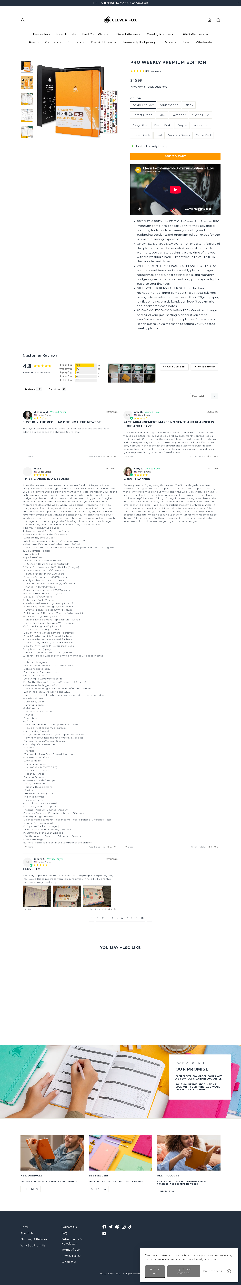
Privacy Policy (70, 1255)
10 (142, 918)
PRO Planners (194, 34)
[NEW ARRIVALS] (52, 1153)
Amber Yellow (143, 105)
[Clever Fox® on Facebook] (104, 1226)
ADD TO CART (175, 156)
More (169, 42)
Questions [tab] (54, 389)
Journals (75, 42)
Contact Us (69, 1227)
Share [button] (30, 456)
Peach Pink (162, 125)
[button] (109, 456)
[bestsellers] (120, 1153)
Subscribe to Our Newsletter (73, 1241)
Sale (186, 42)
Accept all (155, 1271)
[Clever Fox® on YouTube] (104, 1233)
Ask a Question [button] (176, 366)
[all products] (189, 1153)
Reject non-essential (183, 1271)
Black (189, 105)
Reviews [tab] (30, 389)
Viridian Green (179, 135)
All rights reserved (132, 1273)
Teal (159, 135)
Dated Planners (128, 34)
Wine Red (203, 135)
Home (24, 1227)
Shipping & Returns (33, 1239)
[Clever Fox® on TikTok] (130, 1226)
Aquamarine (169, 105)
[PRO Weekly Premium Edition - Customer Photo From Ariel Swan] (125, 368)
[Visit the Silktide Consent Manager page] (229, 1271)
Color (135, 98)
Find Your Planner (96, 34)
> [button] (149, 918)
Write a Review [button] (206, 366)
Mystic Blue (200, 115)
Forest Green (142, 115)
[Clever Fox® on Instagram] (124, 1226)
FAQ (64, 1233)
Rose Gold (201, 125)
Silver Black (141, 135)
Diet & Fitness (102, 42)
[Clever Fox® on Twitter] (111, 1226)
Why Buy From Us (32, 1245)
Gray (162, 115)
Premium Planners (44, 42)
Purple (182, 125)
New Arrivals (66, 34)
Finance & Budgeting (139, 42)
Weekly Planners (160, 34)
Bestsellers (41, 34)
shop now (30, 1189)
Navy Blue (140, 125)
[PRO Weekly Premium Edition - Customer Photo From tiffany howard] (114, 368)
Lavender (179, 115)
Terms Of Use (70, 1249)
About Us (26, 1233)
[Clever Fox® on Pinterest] (117, 1226)
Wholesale (204, 42)
